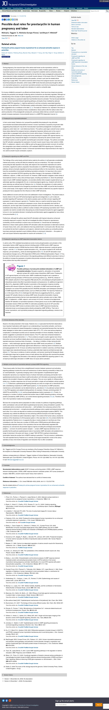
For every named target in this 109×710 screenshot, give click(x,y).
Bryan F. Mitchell (50, 33)
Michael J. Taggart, (9, 33)
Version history (75, 82)
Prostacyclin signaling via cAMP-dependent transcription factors (79, 62)
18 (37, 386)
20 (21, 392)
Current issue (26, 11)
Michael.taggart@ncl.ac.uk (15, 460)
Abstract (73, 50)
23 (47, 418)
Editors (9, 8)
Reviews (58, 11)
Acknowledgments (76, 76)
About (3, 8)
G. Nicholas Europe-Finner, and (30, 33)
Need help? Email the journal (79, 31)
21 (52, 392)
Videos (51, 11)
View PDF (5, 38)
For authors (28, 8)
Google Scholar (33, 501)
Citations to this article (78, 40)
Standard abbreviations (77, 29)
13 (8, 352)
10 (42, 252)
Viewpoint (66, 11)
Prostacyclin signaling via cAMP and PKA (78, 57)
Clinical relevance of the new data (79, 67)
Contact (86, 8)
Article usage (74, 38)
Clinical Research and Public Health (11, 11)
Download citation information (79, 22)
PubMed (26, 501)
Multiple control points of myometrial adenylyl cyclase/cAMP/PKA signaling (79, 72)
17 (6, 383)
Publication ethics (46, 8)
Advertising (72, 8)
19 (19, 392)
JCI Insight (106, 1)
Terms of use (75, 27)
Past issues (35, 11)
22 (53, 397)
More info (20, 35)
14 (4, 383)
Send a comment (76, 24)
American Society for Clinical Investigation (26, 705)
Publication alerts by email (60, 8)
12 (54, 343)
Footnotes (74, 78)
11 (26, 337)
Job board (79, 8)
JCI (19, 522)
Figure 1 (21, 265)
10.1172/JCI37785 (21, 16)
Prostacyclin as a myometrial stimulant (79, 53)
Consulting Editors (18, 8)
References (74, 80)
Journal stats (36, 8)
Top (72, 48)
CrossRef (21, 501)
